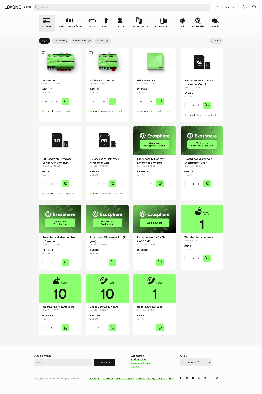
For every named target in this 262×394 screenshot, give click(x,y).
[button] (44, 41)
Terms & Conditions (124, 378)
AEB (171, 378)
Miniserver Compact (103, 80)
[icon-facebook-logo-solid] (181, 380)
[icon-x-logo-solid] (187, 380)
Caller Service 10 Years (104, 306)
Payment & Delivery (145, 378)
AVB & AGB (162, 378)
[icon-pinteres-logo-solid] (205, 380)
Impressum (94, 378)
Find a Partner (138, 359)
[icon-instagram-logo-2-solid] (199, 380)
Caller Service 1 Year (149, 306)
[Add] (65, 101)
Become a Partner (141, 363)
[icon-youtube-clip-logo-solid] (193, 380)
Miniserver (49, 80)
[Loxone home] (13, 7)
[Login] (254, 7)
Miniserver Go (146, 80)
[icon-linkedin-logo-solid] (211, 380)
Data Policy (107, 378)
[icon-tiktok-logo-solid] (217, 380)
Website (135, 366)
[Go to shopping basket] (245, 7)
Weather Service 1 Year (198, 237)
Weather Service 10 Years (58, 306)
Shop (27, 7)
